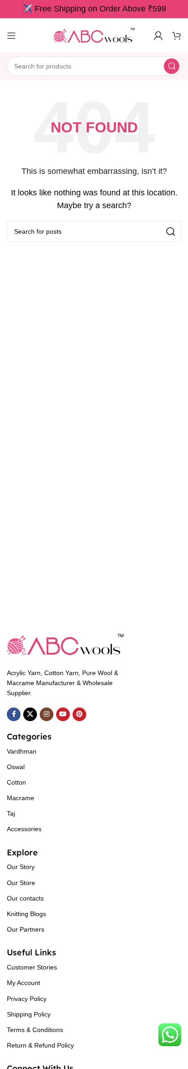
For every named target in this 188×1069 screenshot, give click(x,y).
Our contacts (25, 898)
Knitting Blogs (26, 913)
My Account (23, 982)
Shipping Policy (29, 1014)
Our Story (21, 866)
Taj (11, 813)
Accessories (24, 829)
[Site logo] (94, 35)
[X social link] (30, 714)
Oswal (16, 766)
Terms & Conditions (35, 1029)
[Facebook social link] (14, 714)
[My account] (158, 35)
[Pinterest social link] (79, 714)
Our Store (21, 882)
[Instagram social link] (46, 714)
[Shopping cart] (176, 35)
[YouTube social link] (63, 714)
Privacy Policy (27, 998)
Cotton (16, 782)
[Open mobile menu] (11, 35)
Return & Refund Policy (40, 1045)
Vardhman (22, 751)
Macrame (20, 798)
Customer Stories (32, 967)
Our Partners (25, 929)
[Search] (171, 66)
